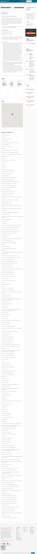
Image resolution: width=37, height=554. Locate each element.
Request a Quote (30, 33)
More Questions (28, 107)
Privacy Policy (18, 532)
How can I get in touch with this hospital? (31, 89)
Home (1, 3)
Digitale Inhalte (18, 537)
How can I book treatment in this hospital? (30, 93)
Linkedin (32, 532)
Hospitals (24, 531)
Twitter (32, 533)
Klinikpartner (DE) (19, 539)
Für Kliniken (29, 1)
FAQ (16, 531)
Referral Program (19, 538)
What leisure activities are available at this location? (31, 101)
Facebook (32, 531)
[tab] (30, 89)
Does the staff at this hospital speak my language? (31, 97)
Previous (1, 6)
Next (22, 6)
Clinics (4, 3)
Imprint (17, 536)
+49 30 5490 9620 (32, 43)
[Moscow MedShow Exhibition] (3, 550)
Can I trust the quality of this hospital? (31, 105)
